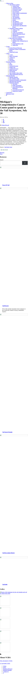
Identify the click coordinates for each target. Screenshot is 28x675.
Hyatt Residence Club (17, 43)
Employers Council (17, 91)
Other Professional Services (16, 74)
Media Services (13, 70)
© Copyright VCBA (5, 663)
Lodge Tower (15, 15)
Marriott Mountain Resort (18, 34)
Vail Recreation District (8, 553)
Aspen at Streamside (17, 39)
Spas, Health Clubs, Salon (15, 73)
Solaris (14, 20)
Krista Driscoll (5, 125)
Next (1, 154)
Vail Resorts (5, 305)
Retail (10, 64)
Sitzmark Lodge (16, 18)
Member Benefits (10, 75)
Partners (11, 59)
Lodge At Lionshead (17, 32)
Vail (10, 63)
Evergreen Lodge (16, 10)
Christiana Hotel (16, 7)
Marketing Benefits (14, 82)
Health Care (12, 67)
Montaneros (15, 35)
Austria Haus (15, 6)
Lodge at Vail (15, 14)
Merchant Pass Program (15, 81)
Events (8, 46)
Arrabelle (14, 31)
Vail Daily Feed (8, 147)
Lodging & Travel (13, 68)
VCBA (11, 55)
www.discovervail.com (18, 89)
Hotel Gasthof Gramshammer (19, 13)
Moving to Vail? (10, 94)
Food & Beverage (13, 66)
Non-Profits (12, 71)
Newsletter (12, 60)
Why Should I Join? (14, 78)
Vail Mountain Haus (17, 24)
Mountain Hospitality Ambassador (17, 80)
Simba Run (15, 45)
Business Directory (11, 61)
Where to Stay (9, 3)
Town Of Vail (5, 185)
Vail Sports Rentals (7, 432)
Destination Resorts (17, 9)
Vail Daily (14, 84)
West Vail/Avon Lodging (15, 38)
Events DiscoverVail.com (15, 48)
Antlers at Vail (15, 29)
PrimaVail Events (13, 52)
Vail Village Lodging (14, 4)
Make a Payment (13, 56)
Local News (9, 92)
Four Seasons (15, 11)
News (4, 667)
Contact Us (12, 57)
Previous (2, 152)
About (7, 53)
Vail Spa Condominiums (18, 36)
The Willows (15, 21)
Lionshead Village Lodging (16, 28)
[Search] (25, 163)
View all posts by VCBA (6, 660)
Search (1, 160)
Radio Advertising (16, 85)
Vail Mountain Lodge (17, 22)
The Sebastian (15, 17)
